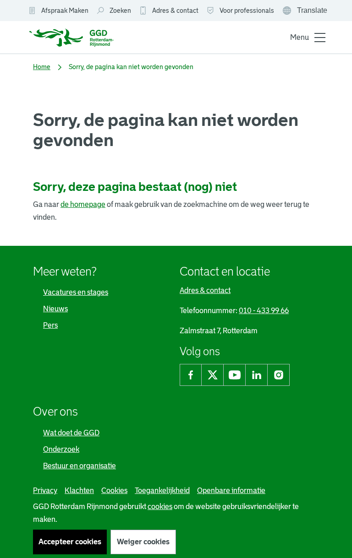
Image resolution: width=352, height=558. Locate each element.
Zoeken (120, 10)
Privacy (45, 490)
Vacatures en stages (75, 292)
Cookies (114, 490)
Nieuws (55, 309)
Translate (305, 11)
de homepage (82, 204)
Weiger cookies (143, 542)
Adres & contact (175, 10)
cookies (160, 506)
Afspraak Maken (64, 10)
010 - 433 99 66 (264, 310)
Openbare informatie (231, 490)
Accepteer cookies (69, 542)
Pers (50, 325)
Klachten (79, 490)
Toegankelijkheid (162, 490)
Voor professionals (247, 10)
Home (41, 66)
